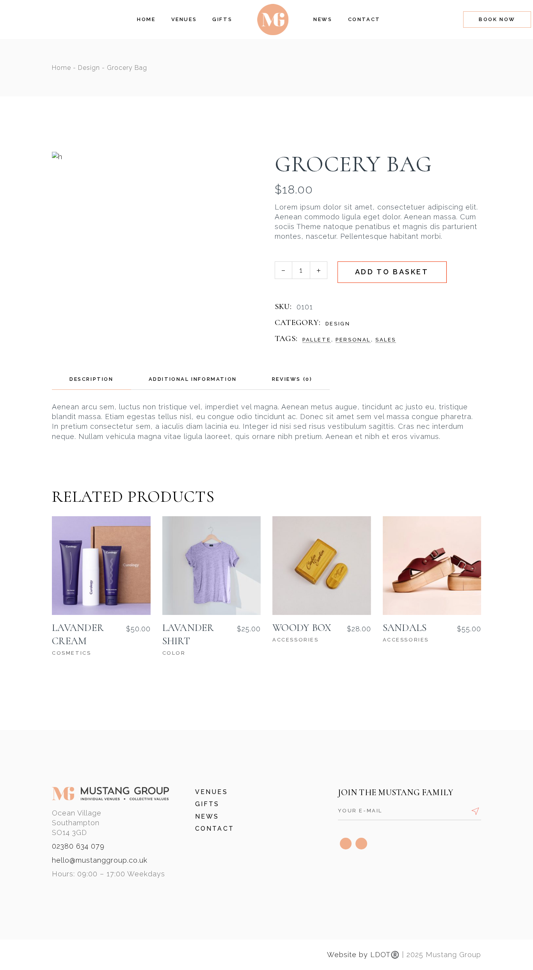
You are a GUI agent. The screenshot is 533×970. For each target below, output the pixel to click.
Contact (214, 828)
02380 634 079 (78, 846)
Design (337, 324)
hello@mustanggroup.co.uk (99, 860)
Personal (353, 340)
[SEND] (475, 811)
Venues (211, 792)
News (207, 816)
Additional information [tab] (193, 379)
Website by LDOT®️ (363, 954)
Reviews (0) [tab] (292, 379)
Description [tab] (91, 379)
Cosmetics (71, 653)
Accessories (295, 640)
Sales (385, 340)
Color (174, 653)
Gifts (207, 804)
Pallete (316, 340)
